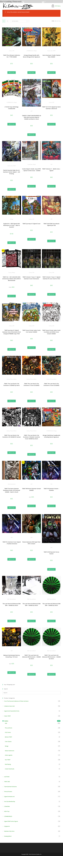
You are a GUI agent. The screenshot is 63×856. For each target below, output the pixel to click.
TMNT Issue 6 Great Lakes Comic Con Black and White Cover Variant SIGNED (51, 332)
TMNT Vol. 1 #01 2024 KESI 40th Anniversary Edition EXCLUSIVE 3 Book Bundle (11, 278)
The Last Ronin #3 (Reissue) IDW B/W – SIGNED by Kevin (12, 604)
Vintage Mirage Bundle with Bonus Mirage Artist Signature (31, 56)
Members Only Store (9, 831)
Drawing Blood (7, 836)
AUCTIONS (6, 776)
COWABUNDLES (29, 50)
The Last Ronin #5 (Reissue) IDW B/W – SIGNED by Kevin (51, 604)
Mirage (35, 50)
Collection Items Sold (9, 706)
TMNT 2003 (7, 781)
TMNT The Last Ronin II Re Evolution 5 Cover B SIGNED (31, 384)
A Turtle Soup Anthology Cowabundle (11, 107)
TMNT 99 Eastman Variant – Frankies (51, 489)
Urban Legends (8, 755)
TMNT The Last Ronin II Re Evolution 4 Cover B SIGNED (51, 384)
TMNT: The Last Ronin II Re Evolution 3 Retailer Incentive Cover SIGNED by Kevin (31, 437)
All (60, 21)
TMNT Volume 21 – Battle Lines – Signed (51, 169)
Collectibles (29, 164)
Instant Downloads (9, 769)
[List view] (7, 21)
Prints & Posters (8, 791)
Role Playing (8, 764)
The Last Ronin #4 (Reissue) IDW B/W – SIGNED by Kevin (31, 604)
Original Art (7, 826)
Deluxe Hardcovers (11, 484)
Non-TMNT (53, 50)
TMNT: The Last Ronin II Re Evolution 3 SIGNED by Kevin (12, 384)
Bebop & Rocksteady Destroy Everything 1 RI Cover (11, 656)
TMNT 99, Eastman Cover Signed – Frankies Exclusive (12, 542)
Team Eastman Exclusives (10, 786)
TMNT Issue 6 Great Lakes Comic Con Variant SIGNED (31, 331)
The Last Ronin (13, 379)
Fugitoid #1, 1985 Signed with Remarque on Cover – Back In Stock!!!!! (11, 225)
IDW (13, 50)
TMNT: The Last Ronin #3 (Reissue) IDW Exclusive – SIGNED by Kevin (51, 656)
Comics (10, 50)
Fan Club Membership (9, 801)
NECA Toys (6, 811)
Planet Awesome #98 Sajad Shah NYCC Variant (31, 542)
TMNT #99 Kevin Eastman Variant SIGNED (31, 489)
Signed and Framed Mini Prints (11, 711)
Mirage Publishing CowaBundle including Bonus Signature (51, 436)
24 (57, 21)
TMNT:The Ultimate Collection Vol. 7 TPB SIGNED (11, 56)
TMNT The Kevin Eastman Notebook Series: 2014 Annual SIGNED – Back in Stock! (11, 490)
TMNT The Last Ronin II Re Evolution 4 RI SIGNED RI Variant (12, 436)
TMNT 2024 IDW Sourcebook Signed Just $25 (51, 224)
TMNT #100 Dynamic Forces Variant (51, 552)
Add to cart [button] (12, 72)
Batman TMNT (8, 737)
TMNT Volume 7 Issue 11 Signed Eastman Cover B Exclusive (31, 277)
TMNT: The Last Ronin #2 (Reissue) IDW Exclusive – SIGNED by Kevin (31, 656)
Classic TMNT (7, 716)
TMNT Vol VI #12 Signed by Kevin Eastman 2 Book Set (51, 107)
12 (55, 21)
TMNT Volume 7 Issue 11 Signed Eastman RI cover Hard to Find (51, 277)
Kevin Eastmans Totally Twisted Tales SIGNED (51, 56)
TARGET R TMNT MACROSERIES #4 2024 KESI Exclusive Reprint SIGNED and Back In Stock (31, 117)
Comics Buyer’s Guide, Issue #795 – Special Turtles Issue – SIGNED (31, 169)
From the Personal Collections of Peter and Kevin (16, 701)
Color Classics (8, 741)
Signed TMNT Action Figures (11, 821)
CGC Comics (8, 732)
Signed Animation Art (9, 796)
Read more (31, 72)
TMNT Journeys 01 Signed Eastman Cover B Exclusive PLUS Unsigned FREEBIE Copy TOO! (11, 332)
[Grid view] (3, 21)
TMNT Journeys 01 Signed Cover (31, 223)
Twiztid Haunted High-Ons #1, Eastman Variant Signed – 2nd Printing (11, 171)
